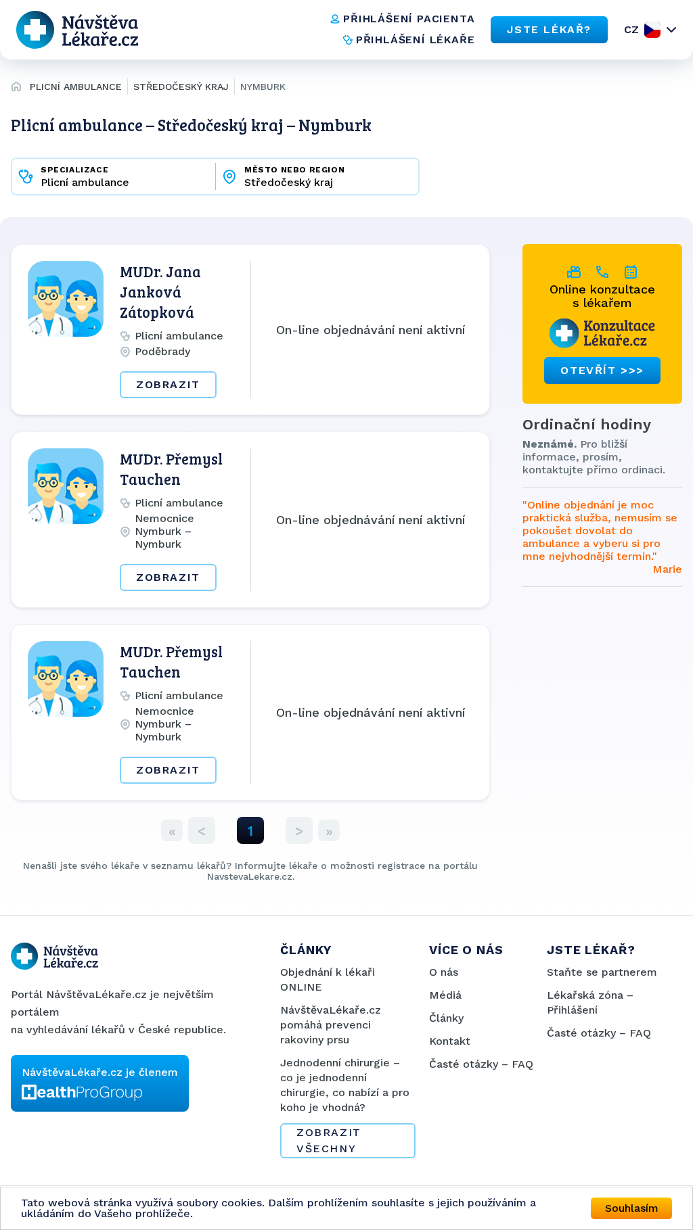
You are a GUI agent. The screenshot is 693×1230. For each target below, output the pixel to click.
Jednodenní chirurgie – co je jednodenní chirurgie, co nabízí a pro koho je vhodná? (344, 1085)
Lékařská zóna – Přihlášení (590, 1002)
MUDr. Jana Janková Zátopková (160, 291)
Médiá (445, 995)
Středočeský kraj (181, 86)
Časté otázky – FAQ (481, 1064)
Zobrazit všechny (328, 1140)
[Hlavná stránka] (16, 88)
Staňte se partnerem (602, 972)
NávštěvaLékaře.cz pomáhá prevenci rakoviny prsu (330, 1024)
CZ (631, 29)
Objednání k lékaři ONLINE (327, 979)
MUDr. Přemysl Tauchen (171, 468)
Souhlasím (631, 1208)
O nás (443, 972)
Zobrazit (168, 384)
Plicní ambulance (76, 86)
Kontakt (449, 1041)
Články (446, 1018)
